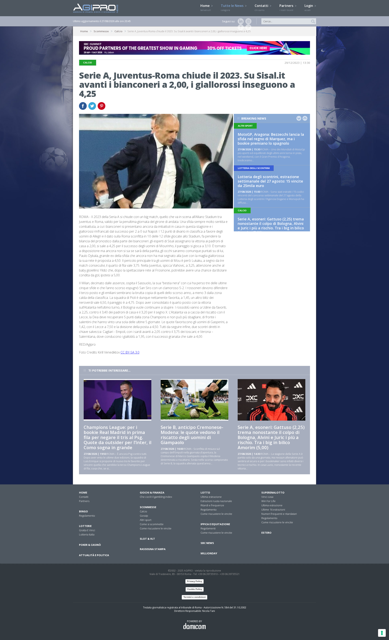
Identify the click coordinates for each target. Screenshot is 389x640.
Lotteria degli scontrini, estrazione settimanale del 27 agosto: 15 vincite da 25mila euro (270, 181)
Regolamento (87, 515)
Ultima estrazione (211, 497)
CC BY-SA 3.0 (130, 352)
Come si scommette (152, 524)
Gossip (144, 515)
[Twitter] (247, 27)
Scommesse (101, 31)
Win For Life (268, 501)
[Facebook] (240, 27)
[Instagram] (247, 21)
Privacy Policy (194, 581)
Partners (286, 7)
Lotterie (85, 526)
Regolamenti (208, 528)
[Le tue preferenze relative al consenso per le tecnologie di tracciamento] (382, 633)
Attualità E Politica (94, 555)
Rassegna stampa (153, 549)
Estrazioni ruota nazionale (216, 501)
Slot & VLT (147, 539)
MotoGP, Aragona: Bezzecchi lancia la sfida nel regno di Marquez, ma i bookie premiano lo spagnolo (271, 139)
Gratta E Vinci (87, 530)
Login (309, 7)
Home (205, 7)
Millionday (209, 553)
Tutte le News (232, 7)
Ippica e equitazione (215, 524)
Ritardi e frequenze (212, 505)
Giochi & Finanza (152, 492)
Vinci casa (267, 497)
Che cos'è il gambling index (156, 497)
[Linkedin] (240, 21)
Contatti (262, 7)
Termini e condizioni (194, 597)
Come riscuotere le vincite (155, 528)
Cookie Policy (194, 589)
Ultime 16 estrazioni (273, 509)
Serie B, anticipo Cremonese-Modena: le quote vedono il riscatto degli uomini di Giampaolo (192, 434)
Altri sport (145, 520)
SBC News (207, 543)
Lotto (205, 492)
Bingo (83, 511)
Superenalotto (272, 492)
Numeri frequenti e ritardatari (279, 514)
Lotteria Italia (86, 534)
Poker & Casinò (90, 545)
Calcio (118, 31)
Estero (266, 532)
